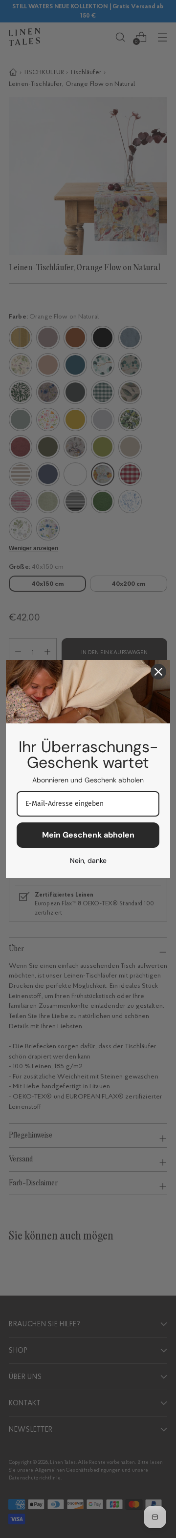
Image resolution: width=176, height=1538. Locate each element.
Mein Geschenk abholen (88, 835)
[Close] (158, 671)
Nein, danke (88, 860)
